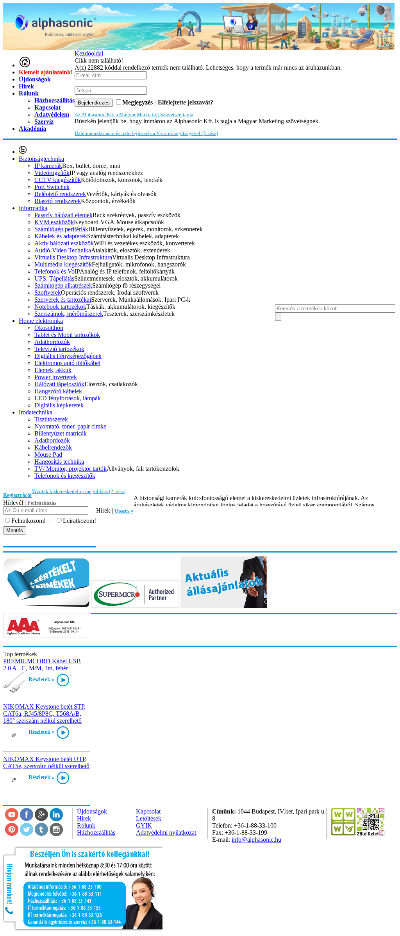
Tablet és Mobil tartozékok (67, 334)
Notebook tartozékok (60, 306)
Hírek (26, 86)
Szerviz (44, 121)
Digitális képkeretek (59, 405)
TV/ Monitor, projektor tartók (70, 468)
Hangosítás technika (59, 461)
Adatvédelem (51, 114)
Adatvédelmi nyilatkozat (166, 832)
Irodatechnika (35, 412)
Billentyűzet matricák (60, 433)
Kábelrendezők (53, 447)
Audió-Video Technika (62, 250)
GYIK (144, 825)
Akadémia (32, 128)
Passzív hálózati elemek (63, 215)
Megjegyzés (137, 102)
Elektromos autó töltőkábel (67, 363)
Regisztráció (17, 495)
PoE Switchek (52, 187)
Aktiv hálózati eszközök (64, 243)
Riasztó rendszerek (57, 201)
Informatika (33, 208)
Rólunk (29, 93)
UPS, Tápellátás (54, 278)
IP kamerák (48, 165)
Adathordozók (52, 341)
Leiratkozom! (79, 520)
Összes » (124, 511)
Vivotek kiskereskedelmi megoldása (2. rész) (78, 491)
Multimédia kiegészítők (63, 264)
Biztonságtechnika (41, 158)
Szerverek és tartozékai (62, 299)
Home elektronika (41, 320)
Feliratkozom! (28, 520)
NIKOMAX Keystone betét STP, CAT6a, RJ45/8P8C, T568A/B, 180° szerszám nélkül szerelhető (44, 713)
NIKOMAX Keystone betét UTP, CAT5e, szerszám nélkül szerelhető (46, 762)
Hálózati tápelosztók (59, 384)
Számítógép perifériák (61, 229)
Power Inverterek (55, 377)
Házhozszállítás (96, 832)
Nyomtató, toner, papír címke (70, 426)
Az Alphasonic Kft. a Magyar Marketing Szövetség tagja (134, 114)
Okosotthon (48, 327)
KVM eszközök (54, 222)
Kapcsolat (148, 811)
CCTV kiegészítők (57, 179)
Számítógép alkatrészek (63, 285)
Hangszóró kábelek (58, 391)
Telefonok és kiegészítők (64, 475)
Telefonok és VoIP (57, 271)
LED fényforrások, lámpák (67, 398)
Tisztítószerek (51, 419)
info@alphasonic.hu (256, 839)
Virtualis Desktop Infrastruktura (73, 257)
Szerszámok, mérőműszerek (68, 313)
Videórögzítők (52, 172)
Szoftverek (47, 292)
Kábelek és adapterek (60, 236)
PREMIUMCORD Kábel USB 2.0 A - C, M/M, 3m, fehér (42, 664)
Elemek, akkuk (52, 370)
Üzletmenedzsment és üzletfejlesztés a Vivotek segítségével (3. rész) (146, 133)
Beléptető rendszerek (60, 194)
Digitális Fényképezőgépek (68, 356)
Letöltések (148, 818)
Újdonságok (35, 79)
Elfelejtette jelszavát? (185, 102)
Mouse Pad (48, 454)
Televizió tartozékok (59, 349)
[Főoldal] (24, 65)
